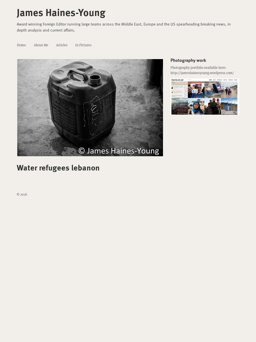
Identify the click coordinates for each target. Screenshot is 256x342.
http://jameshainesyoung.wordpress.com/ (202, 73)
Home (21, 45)
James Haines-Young (61, 12)
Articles (62, 45)
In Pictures (83, 45)
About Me (41, 45)
